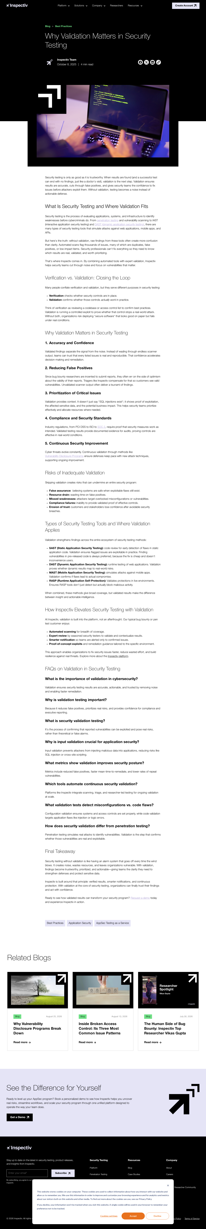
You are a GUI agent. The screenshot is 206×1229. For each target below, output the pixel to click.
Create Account (184, 6)
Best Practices (63, 26)
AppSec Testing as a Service (112, 923)
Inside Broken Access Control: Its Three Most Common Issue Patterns (99, 1028)
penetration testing (107, 220)
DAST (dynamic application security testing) (119, 224)
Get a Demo (17, 1117)
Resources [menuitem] (133, 6)
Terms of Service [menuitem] (192, 1219)
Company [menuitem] (97, 6)
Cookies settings (108, 1216)
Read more (20, 1042)
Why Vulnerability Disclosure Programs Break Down (37, 1028)
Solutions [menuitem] (79, 6)
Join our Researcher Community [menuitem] (181, 1188)
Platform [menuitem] (62, 6)
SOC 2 (101, 427)
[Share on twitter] (146, 62)
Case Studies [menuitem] (134, 1175)
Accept (133, 1216)
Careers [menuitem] (169, 1175)
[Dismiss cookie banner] (168, 1186)
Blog (47, 26)
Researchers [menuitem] (116, 6)
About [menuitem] (169, 1168)
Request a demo (140, 898)
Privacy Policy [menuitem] (175, 1219)
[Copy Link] (158, 62)
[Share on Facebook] (140, 62)
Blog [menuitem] (130, 1168)
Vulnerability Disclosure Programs (64, 456)
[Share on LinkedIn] (152, 62)
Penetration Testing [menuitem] (98, 1175)
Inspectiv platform (118, 656)
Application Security (80, 923)
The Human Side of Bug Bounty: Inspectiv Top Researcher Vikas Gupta (165, 1028)
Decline (157, 1216)
